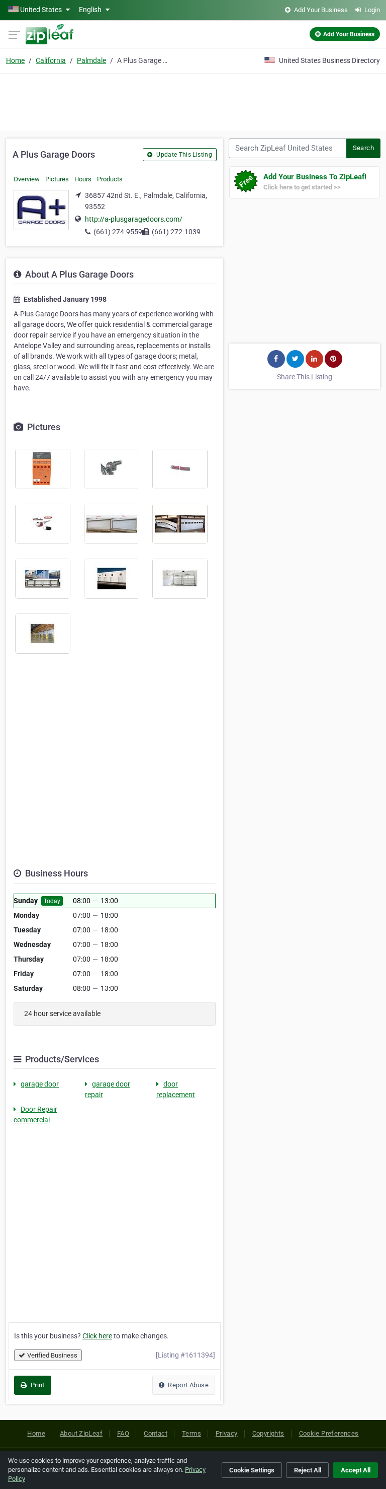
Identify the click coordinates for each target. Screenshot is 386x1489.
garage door (40, 1084)
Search (363, 148)
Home (15, 60)
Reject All (307, 1470)
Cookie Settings (251, 1470)
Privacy (227, 1433)
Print (36, 1385)
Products (110, 179)
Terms (191, 1433)
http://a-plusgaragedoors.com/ (133, 219)
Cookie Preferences (329, 1433)
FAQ (123, 1433)
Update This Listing (183, 154)
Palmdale (91, 60)
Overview (27, 179)
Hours (82, 179)
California (51, 60)
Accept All (355, 1470)
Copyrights (268, 1433)
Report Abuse (187, 1385)
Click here (97, 1336)
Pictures (57, 179)
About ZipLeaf (81, 1433)
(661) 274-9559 (117, 232)
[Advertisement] (193, 100)
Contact (155, 1433)
